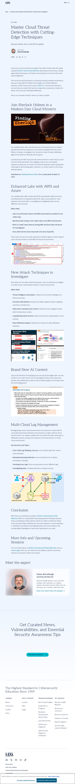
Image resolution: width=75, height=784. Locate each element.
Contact (24, 702)
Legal (24, 710)
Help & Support (27, 698)
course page (15, 550)
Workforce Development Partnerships (43, 714)
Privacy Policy (9, 764)
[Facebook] (21, 760)
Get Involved (59, 698)
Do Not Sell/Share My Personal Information (16, 770)
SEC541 (40, 86)
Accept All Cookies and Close (47, 780)
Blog (6, 12)
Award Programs (60, 722)
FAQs (23, 706)
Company (8, 698)
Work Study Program (45, 702)
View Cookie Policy (53, 776)
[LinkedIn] (6, 760)
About (7, 702)
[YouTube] (16, 760)
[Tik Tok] (25, 760)
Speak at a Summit (61, 718)
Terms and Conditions (11, 767)
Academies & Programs (42, 707)
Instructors (9, 706)
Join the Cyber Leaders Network (61, 727)
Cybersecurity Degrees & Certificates (43, 733)
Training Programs (45, 698)
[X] (11, 760)
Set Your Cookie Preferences (26, 780)
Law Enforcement (44, 721)
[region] (37, 779)
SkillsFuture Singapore (42, 726)
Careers (8, 710)
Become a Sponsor (61, 715)
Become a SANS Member (60, 703)
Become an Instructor (59, 710)
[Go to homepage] (7, 2)
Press (7, 713)
